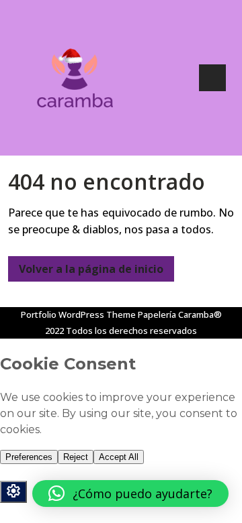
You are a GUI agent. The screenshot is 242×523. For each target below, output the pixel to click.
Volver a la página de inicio (85, 266)
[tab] (212, 78)
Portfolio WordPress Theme (78, 314)
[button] (130, 493)
